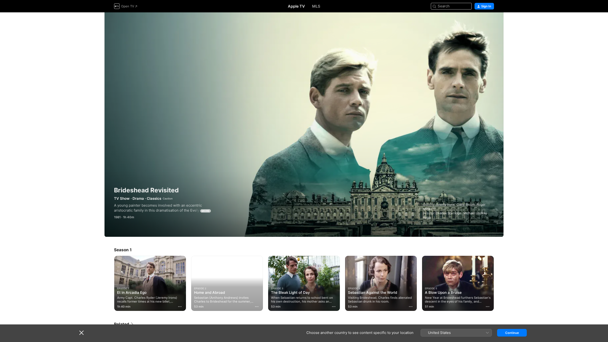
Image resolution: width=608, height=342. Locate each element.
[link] (124, 324)
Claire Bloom (465, 204)
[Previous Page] (109, 283)
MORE (205, 211)
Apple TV (296, 6)
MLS (316, 6)
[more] (179, 306)
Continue (512, 333)
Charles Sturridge (448, 213)
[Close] (81, 333)
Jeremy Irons (445, 204)
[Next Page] (498, 283)
